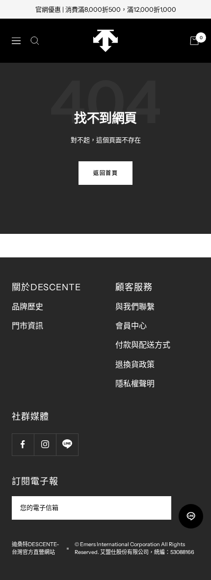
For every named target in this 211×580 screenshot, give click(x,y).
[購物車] (194, 40)
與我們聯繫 (135, 306)
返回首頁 (105, 173)
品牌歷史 (27, 306)
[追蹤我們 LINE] (67, 444)
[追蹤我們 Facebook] (23, 444)
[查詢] (34, 40)
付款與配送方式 (142, 345)
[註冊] (157, 507)
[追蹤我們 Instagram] (45, 444)
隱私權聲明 (135, 383)
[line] (191, 516)
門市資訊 (27, 325)
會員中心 (131, 325)
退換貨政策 (135, 364)
